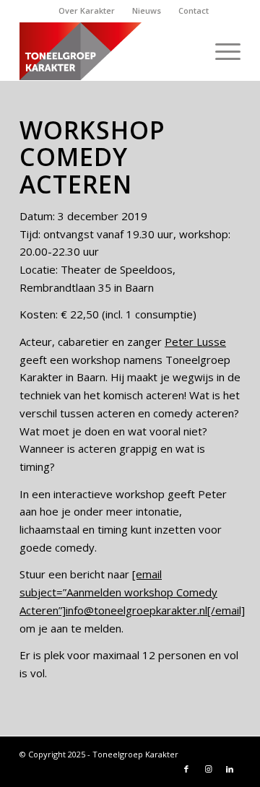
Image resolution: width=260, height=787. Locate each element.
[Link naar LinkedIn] (229, 769)
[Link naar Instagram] (208, 769)
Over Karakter (86, 10)
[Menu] (220, 51)
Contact (193, 10)
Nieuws (146, 10)
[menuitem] (87, 10)
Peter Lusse (195, 341)
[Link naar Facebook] (186, 769)
